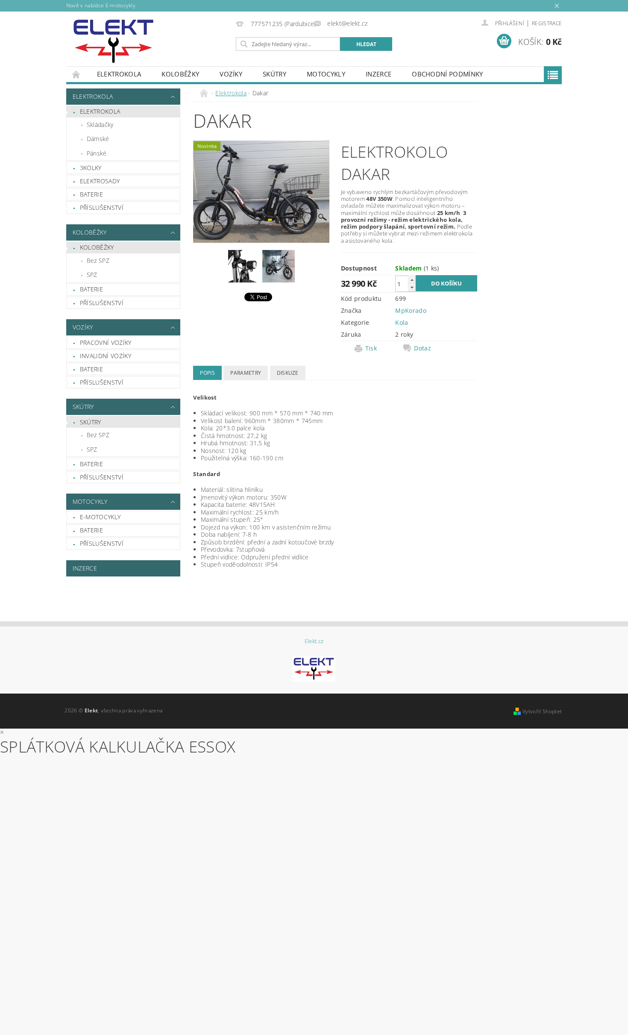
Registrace (547, 23)
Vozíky (231, 74)
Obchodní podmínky (447, 74)
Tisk (371, 348)
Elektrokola (119, 74)
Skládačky (100, 125)
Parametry (245, 372)
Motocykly (326, 74)
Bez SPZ (98, 260)
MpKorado (410, 310)
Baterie (91, 194)
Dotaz (422, 348)
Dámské (98, 139)
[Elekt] (113, 41)
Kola (401, 322)
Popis (207, 372)
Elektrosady (100, 181)
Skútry (274, 74)
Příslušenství (101, 207)
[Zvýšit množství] (412, 280)
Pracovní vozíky (106, 342)
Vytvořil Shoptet (542, 711)
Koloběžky (180, 74)
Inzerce (378, 74)
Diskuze (288, 372)
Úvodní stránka (76, 74)
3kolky (91, 168)
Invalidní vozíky (105, 356)
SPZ (92, 275)
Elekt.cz (314, 641)
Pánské (97, 153)
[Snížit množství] (412, 287)
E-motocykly (100, 517)
